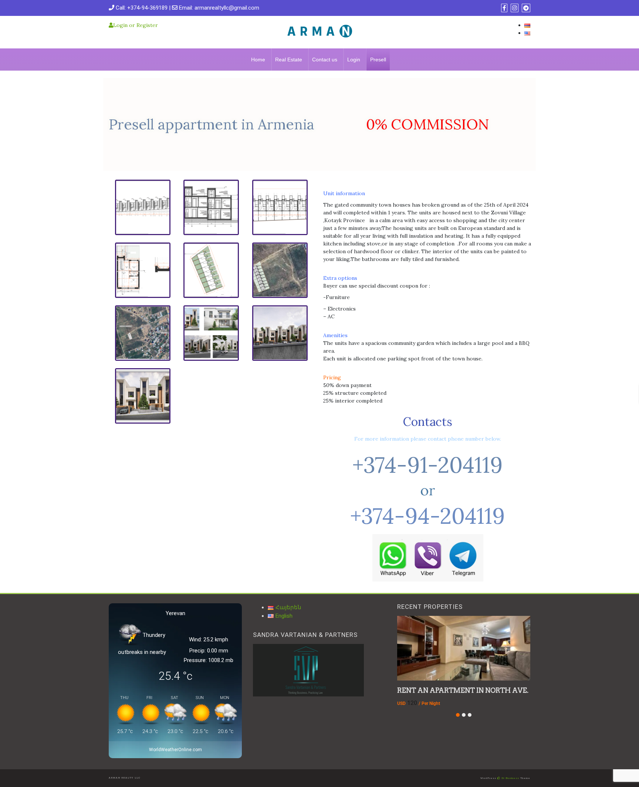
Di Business (509, 778)
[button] (458, 715)
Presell (378, 59)
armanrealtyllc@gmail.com (227, 7)
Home (258, 59)
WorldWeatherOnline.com (175, 749)
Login (353, 59)
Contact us (324, 59)
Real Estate (288, 59)
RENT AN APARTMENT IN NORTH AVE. (462, 690)
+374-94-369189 (147, 7)
